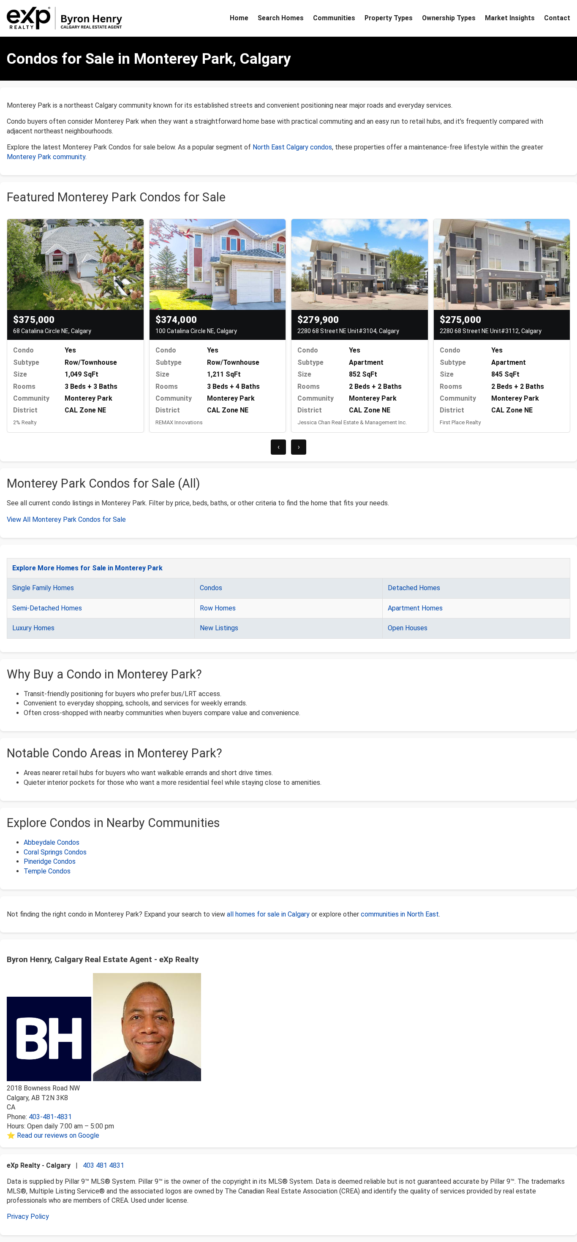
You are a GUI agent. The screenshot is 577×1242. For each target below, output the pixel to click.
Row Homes (218, 608)
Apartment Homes (415, 608)
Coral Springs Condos (55, 852)
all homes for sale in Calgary (268, 914)
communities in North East (400, 914)
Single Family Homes (43, 588)
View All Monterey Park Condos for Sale (66, 519)
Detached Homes (414, 588)
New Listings (219, 628)
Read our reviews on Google (58, 1135)
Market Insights (510, 18)
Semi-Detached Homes (47, 608)
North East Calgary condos (292, 147)
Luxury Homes (33, 628)
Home (239, 18)
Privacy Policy (28, 1216)
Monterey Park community (46, 157)
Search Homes (281, 18)
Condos (211, 588)
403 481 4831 (103, 1165)
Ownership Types (449, 18)
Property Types (389, 18)
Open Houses (407, 628)
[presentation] (278, 447)
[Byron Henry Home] (64, 18)
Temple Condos (47, 871)
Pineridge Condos (50, 861)
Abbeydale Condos (51, 842)
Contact (557, 18)
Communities (334, 18)
